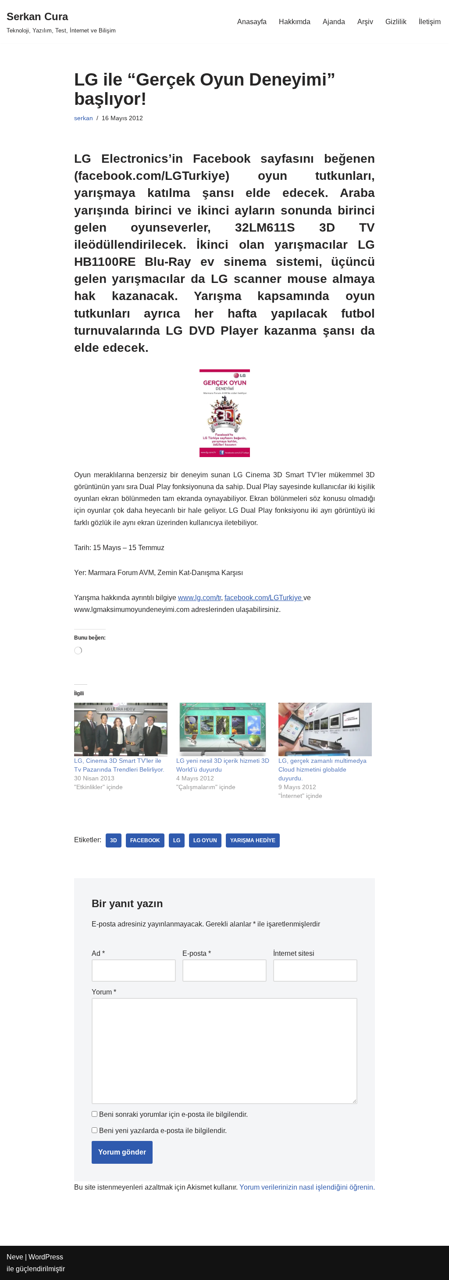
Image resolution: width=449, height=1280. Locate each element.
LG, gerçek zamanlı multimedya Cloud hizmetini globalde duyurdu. (322, 769)
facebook (145, 840)
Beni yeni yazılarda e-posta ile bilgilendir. (163, 1130)
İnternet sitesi (293, 953)
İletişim (430, 21)
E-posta (196, 953)
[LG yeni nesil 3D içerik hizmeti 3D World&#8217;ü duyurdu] (223, 729)
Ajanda (334, 21)
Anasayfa (252, 21)
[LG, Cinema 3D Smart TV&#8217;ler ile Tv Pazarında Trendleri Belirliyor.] (120, 729)
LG (176, 840)
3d (113, 840)
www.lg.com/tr (199, 597)
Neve (15, 1257)
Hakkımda (294, 21)
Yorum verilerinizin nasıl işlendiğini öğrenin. (307, 1187)
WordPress (46, 1257)
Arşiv (365, 21)
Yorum (104, 992)
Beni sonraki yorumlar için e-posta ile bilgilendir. (173, 1114)
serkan (83, 118)
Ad (98, 953)
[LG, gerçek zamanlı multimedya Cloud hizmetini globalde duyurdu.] (325, 729)
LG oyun (205, 840)
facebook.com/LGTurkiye (263, 597)
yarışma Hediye (252, 840)
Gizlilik (395, 21)
